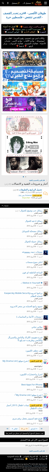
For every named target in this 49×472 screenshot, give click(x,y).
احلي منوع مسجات (34, 262)
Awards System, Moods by (27, 466)
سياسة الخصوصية (13, 456)
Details (44, 470)
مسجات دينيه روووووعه (32, 251)
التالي (15, 429)
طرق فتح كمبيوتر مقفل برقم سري (27, 418)
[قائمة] (45, 3)
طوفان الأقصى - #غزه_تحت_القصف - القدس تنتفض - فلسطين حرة (24, 15)
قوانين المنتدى (13, 32)
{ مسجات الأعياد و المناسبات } (29, 316)
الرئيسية (32, 459)
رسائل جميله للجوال (33, 241)
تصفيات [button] (6, 205)
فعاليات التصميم (31, 43)
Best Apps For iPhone (31, 384)
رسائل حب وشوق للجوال (31, 210)
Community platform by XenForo (27, 464)
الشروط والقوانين (29, 456)
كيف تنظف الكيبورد (34, 350)
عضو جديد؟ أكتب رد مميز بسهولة (28, 29)
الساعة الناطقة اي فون (32, 272)
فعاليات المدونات (16, 43)
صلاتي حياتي (37, 327)
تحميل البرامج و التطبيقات (30, 189)
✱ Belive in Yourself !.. (31, 282)
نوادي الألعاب (28, 41)
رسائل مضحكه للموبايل (32, 231)
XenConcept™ (42, 468)
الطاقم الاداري (29, 32)
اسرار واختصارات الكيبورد (31, 374)
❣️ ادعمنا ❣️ (21, 46)
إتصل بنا (42, 456)
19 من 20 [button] (24, 429)
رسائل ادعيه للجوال (33, 220)
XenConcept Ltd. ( (36, 470)
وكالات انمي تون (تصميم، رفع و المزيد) (29, 38)
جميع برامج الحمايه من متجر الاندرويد (26, 306)
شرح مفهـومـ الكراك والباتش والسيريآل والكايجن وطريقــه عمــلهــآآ (25, 339)
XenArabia (20, 459)
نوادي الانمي (17, 41)
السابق (33, 429)
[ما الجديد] (7, 3)
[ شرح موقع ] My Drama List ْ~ (28, 395)
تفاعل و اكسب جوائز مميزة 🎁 (32, 26)
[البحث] (3, 3)
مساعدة (42, 459)
